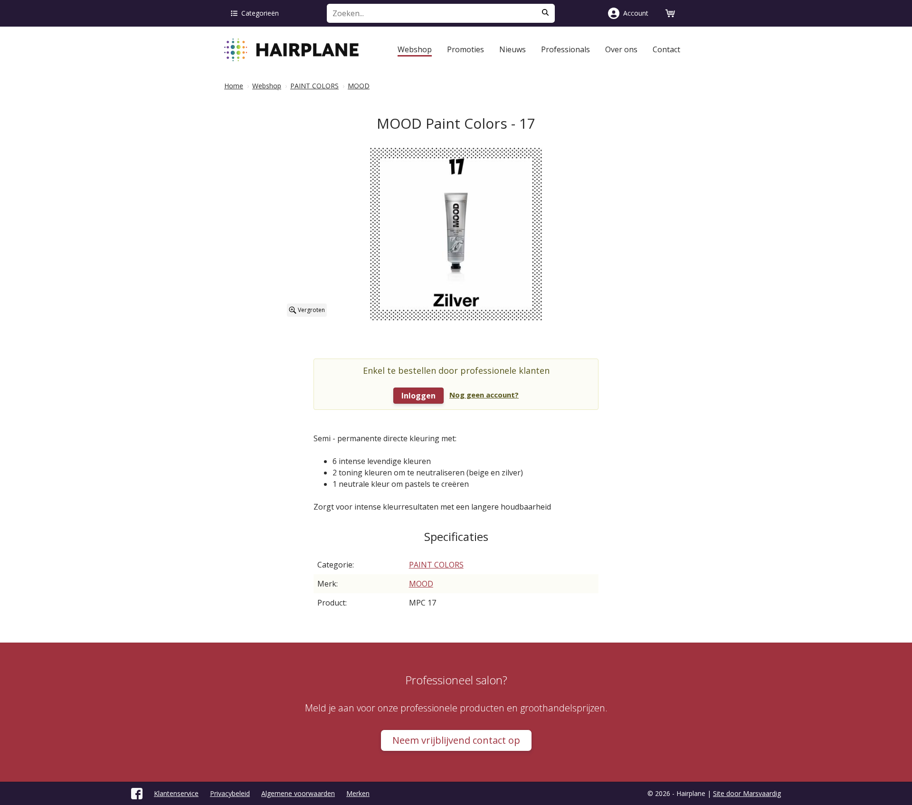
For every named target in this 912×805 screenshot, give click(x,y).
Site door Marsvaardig (747, 793)
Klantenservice (176, 793)
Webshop (415, 49)
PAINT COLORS (436, 564)
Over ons (621, 49)
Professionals (565, 49)
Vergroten (310, 310)
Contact (666, 49)
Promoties (465, 49)
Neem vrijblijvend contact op (456, 740)
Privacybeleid (230, 793)
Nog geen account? (484, 394)
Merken (358, 793)
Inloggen (418, 395)
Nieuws (512, 49)
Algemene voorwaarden (298, 793)
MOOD (421, 583)
